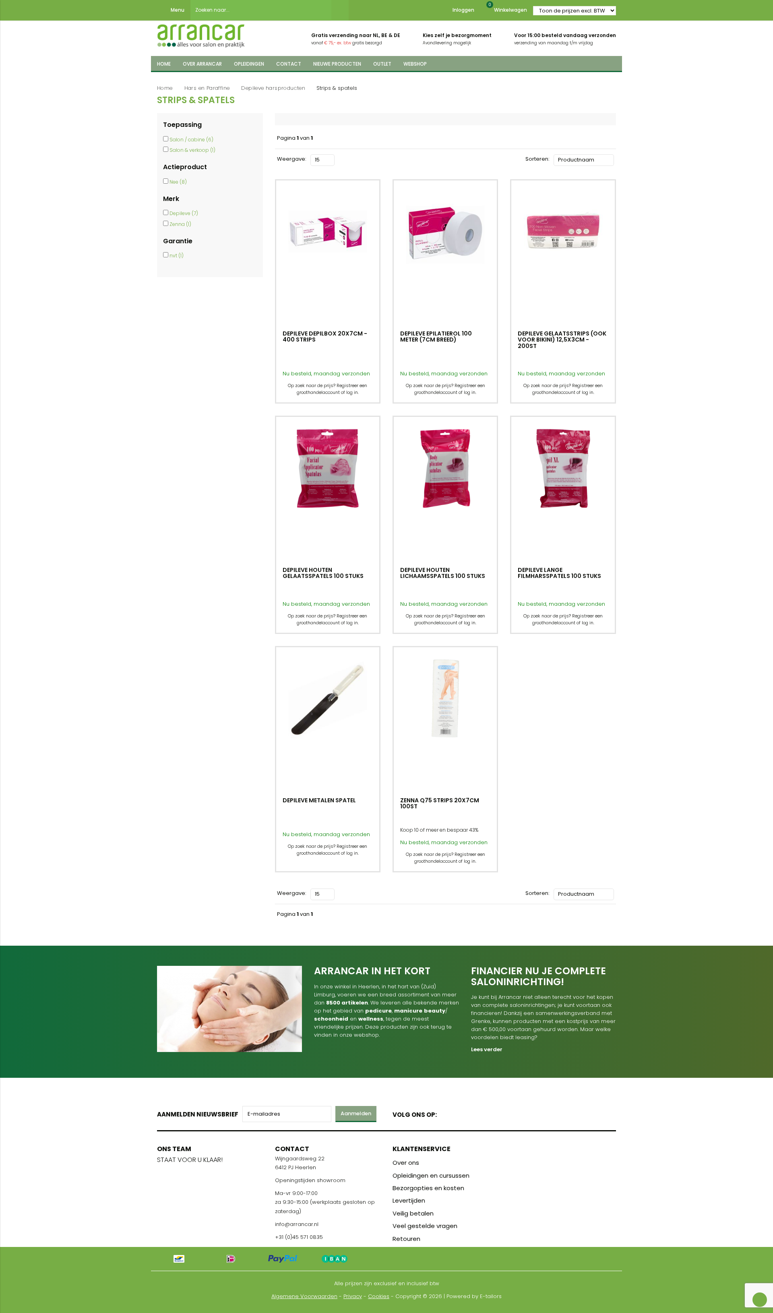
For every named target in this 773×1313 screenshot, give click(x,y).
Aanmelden (356, 1113)
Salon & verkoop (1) (192, 150)
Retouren (406, 1238)
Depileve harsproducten (273, 88)
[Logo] (201, 33)
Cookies (378, 1296)
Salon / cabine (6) (191, 139)
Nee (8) (178, 181)
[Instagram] (474, 1113)
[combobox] (260, 10)
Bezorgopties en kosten (428, 1188)
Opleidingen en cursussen (431, 1175)
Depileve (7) (183, 213)
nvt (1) (176, 255)
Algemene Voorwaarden (304, 1296)
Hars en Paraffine (207, 88)
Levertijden (409, 1200)
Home (165, 88)
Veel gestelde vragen (425, 1226)
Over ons (406, 1162)
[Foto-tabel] (341, 159)
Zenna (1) (180, 224)
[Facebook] (445, 1113)
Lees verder (486, 1049)
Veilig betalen (413, 1213)
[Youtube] (460, 1113)
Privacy (352, 1296)
